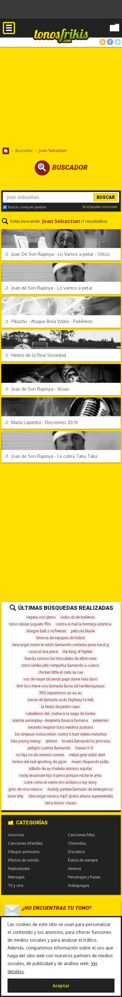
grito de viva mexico (25, 789)
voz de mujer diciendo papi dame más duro (60, 679)
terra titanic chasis (60, 803)
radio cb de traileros (77, 617)
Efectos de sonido (23, 860)
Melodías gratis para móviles (61, 35)
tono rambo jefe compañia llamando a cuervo (60, 665)
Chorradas (77, 843)
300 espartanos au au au (60, 693)
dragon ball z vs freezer (46, 631)
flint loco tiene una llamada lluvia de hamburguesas (60, 686)
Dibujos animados (23, 851)
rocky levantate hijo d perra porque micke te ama (60, 775)
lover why (15, 796)
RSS (102, 42)
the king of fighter (77, 651)
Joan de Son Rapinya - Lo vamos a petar (52, 288)
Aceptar (61, 985)
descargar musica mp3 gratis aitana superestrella (70, 796)
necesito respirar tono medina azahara (60, 727)
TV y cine (15, 885)
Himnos (74, 868)
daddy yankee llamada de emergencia (80, 789)
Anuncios (16, 835)
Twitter (117, 42)
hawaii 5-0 (84, 748)
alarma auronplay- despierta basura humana (50, 720)
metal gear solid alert (87, 754)
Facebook (110, 42)
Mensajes (16, 877)
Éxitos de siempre (83, 860)
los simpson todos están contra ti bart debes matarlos (60, 734)
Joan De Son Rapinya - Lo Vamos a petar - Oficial (60, 254)
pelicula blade (83, 631)
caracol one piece (43, 651)
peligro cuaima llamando (49, 748)
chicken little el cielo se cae (60, 672)
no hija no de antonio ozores (40, 754)
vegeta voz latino (40, 617)
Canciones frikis (81, 835)
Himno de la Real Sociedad (38, 355)
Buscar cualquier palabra (27, 207)
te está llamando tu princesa (86, 741)
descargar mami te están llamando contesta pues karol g (60, 644)
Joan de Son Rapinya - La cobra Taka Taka (54, 456)
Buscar (106, 197)
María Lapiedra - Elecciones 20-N (44, 422)
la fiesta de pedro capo (60, 706)
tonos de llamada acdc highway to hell (60, 699)
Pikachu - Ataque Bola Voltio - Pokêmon (52, 321)
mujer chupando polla (90, 761)
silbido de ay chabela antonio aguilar (60, 768)
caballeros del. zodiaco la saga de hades (60, 713)
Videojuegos (78, 885)
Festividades (19, 868)
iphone (51, 741)
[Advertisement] (61, 97)
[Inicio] (6, 151)
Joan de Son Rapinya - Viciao (40, 389)
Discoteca (76, 851)
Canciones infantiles (25, 843)
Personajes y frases (84, 877)
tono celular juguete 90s (30, 624)
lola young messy (26, 741)
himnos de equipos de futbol (60, 637)
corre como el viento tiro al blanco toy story (60, 782)
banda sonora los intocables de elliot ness (60, 658)
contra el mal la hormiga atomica (83, 624)
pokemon (101, 720)
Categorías (32, 823)
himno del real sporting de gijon (40, 761)
